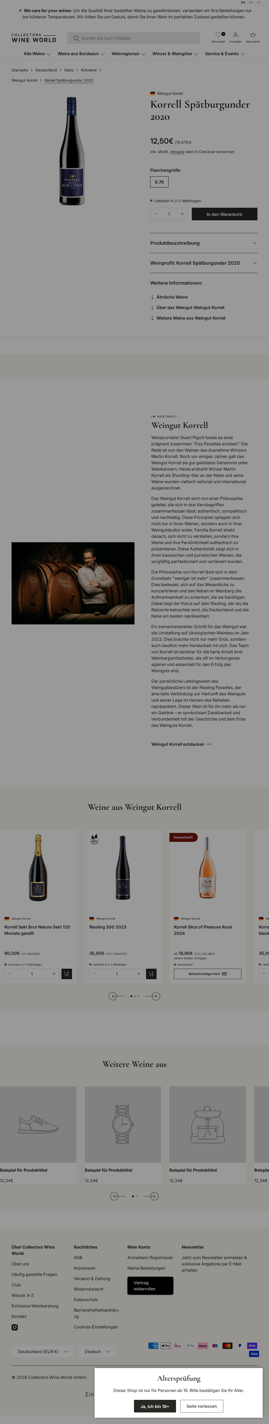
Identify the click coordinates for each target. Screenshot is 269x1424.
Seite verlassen (202, 1406)
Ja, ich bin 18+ (155, 1406)
